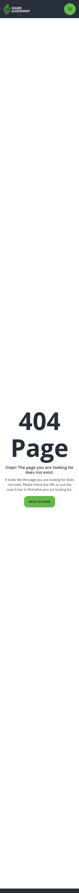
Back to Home (39, 502)
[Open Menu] (70, 9)
